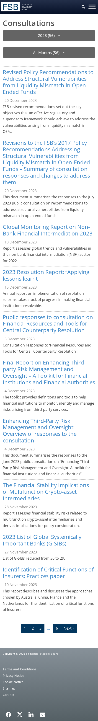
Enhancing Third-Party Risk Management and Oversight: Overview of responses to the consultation (40, 430)
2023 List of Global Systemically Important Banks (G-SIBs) (42, 540)
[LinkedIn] (31, 713)
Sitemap (9, 688)
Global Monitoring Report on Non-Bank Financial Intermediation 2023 (48, 230)
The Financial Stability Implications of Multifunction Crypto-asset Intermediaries (46, 491)
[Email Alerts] (42, 714)
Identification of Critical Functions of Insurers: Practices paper (48, 573)
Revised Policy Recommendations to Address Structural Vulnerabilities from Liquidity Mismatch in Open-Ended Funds (48, 81)
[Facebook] (8, 713)
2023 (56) (46, 35)
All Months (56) (46, 52)
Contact (8, 695)
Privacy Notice (13, 675)
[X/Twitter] (19, 714)
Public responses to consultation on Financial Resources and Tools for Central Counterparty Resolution (48, 323)
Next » (69, 628)
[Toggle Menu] (92, 7)
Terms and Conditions (19, 669)
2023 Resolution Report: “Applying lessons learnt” (46, 275)
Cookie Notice (13, 682)
